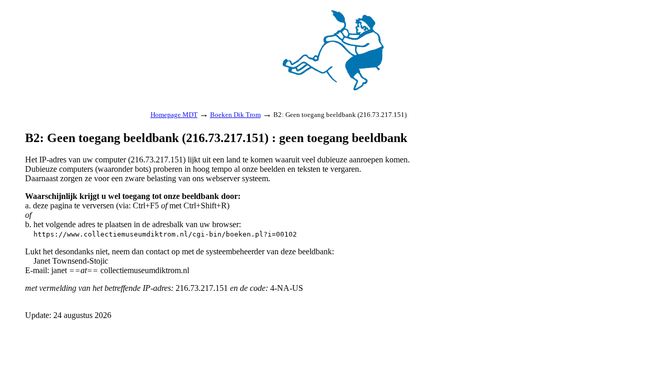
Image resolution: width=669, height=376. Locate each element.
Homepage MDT (174, 115)
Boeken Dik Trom (235, 115)
